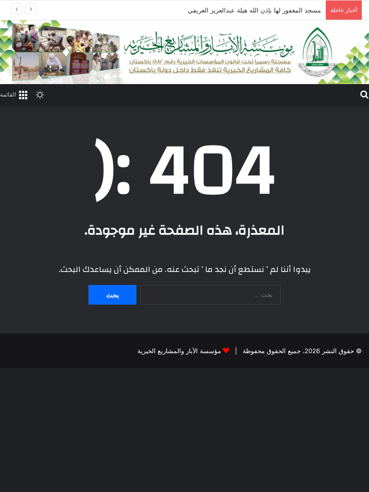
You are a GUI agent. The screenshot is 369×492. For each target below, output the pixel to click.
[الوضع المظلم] (40, 94)
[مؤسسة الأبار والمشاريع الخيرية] (184, 52)
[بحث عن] (364, 93)
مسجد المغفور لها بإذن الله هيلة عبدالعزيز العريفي (254, 10)
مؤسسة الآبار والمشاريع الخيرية (179, 351)
